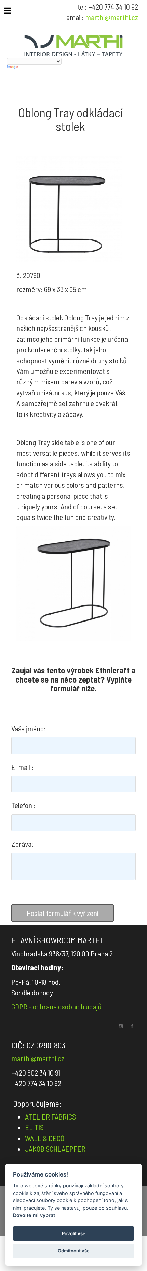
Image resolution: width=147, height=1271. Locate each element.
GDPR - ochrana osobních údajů (56, 1006)
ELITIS (34, 1127)
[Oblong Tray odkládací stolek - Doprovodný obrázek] (73, 583)
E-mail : (22, 766)
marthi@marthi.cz (111, 17)
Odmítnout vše (74, 1250)
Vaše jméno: (28, 728)
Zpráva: (22, 843)
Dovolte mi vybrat (34, 1215)
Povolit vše (73, 1233)
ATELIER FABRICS (50, 1116)
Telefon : (23, 805)
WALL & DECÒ (44, 1138)
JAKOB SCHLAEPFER (55, 1148)
